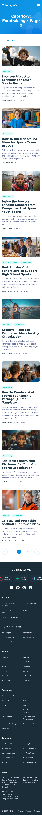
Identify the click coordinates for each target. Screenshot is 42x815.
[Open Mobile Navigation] (38, 5)
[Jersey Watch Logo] (11, 5)
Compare (6, 738)
